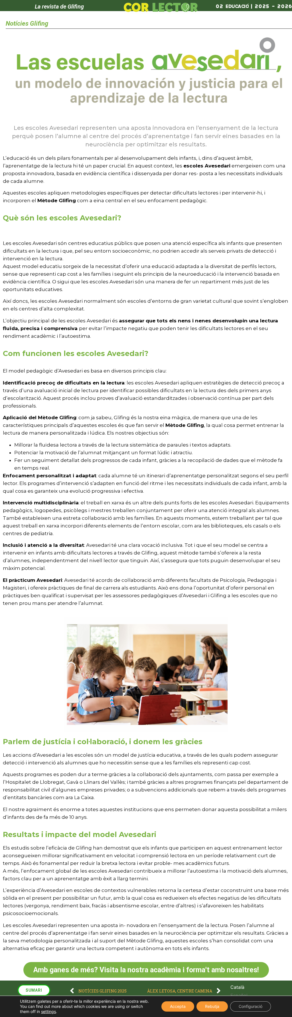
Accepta (178, 1006)
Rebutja (212, 1006)
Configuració (250, 1006)
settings (48, 1011)
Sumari (34, 990)
